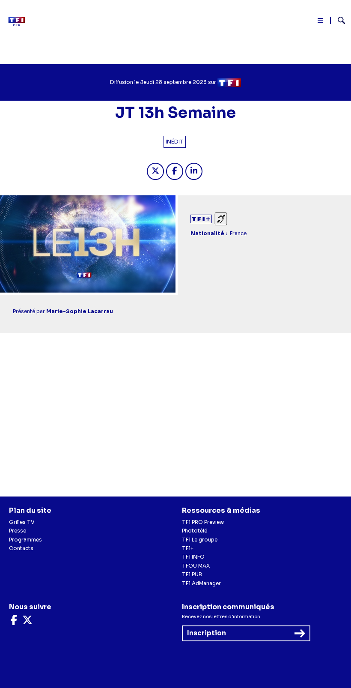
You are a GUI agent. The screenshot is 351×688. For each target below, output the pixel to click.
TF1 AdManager (201, 583)
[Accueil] (19, 21)
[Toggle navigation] (321, 22)
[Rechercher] (338, 21)
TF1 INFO (193, 556)
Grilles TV (22, 522)
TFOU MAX (196, 565)
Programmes (25, 539)
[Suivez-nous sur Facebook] (14, 622)
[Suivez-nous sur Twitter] (27, 622)
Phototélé (194, 530)
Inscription (206, 633)
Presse (17, 530)
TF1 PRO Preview (203, 522)
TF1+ (187, 548)
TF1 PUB (192, 574)
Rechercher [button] (338, 20)
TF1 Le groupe (199, 539)
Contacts (21, 548)
